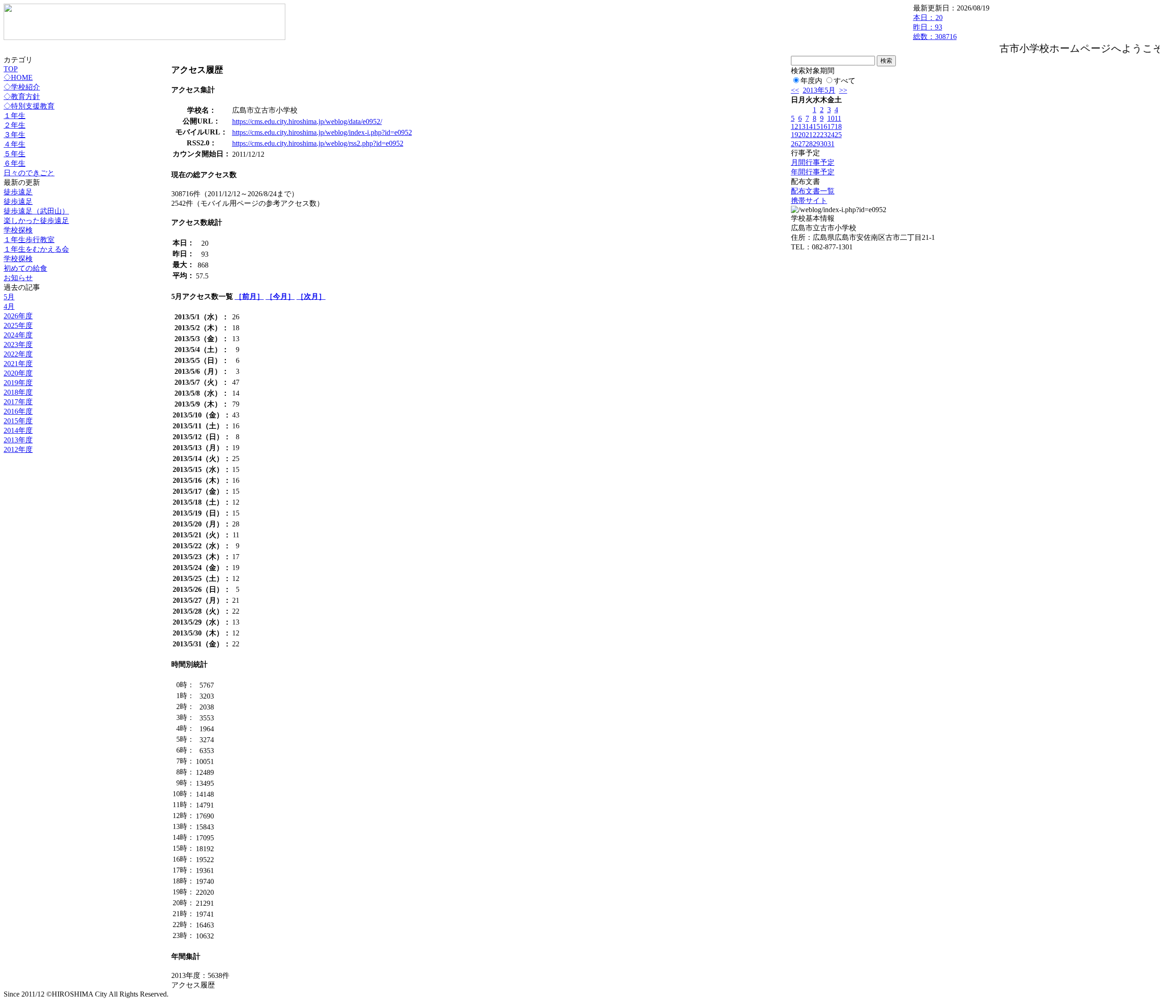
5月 (9, 297)
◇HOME (18, 77)
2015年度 (18, 421)
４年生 (14, 144)
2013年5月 (819, 90)
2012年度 (18, 449)
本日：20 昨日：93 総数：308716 (935, 27)
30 (823, 144)
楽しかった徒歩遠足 (36, 220)
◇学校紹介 (22, 87)
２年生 (14, 125)
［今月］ (280, 296)
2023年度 (18, 344)
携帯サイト (809, 200)
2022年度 (18, 354)
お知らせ (18, 278)
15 (816, 126)
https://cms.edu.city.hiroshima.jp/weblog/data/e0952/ (307, 121)
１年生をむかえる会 (36, 249)
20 (801, 135)
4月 (9, 306)
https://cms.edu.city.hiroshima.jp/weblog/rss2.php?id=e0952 (317, 143)
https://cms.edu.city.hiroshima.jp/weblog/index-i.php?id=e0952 (322, 132)
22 (816, 135)
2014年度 (18, 430)
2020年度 (18, 373)
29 (816, 144)
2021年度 (18, 363)
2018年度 (18, 392)
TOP (11, 69)
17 (831, 126)
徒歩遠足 (18, 192)
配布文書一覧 (813, 191)
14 (809, 126)
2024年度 (18, 335)
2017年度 (18, 402)
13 (801, 126)
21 (809, 135)
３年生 (14, 135)
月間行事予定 (813, 162)
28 (809, 144)
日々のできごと (29, 173)
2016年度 (18, 411)
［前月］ (249, 296)
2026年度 (18, 316)
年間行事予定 (813, 172)
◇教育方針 (22, 96)
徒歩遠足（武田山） (36, 211)
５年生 (14, 154)
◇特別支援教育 (29, 106)
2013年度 (18, 440)
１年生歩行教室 (29, 239)
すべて (844, 80)
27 (801, 144)
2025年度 (18, 325)
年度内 (811, 80)
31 (831, 144)
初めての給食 (25, 268)
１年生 (14, 115)
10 (831, 118)
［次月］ (311, 296)
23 (823, 135)
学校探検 (18, 230)
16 (823, 126)
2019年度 (18, 383)
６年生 (14, 163)
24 (831, 135)
